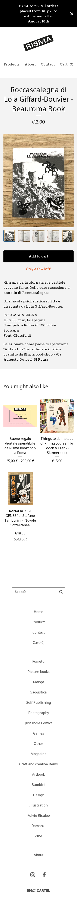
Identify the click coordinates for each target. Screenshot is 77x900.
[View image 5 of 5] (68, 236)
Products (11, 64)
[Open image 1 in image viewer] (38, 180)
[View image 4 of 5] (53, 236)
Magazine (38, 753)
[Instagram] (32, 875)
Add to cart (38, 256)
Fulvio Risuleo (38, 815)
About (30, 64)
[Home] (39, 43)
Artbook (38, 774)
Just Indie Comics (38, 723)
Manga (38, 682)
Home (38, 611)
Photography (38, 712)
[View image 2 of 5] (24, 236)
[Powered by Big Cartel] (38, 890)
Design (38, 795)
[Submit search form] (61, 591)
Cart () (66, 64)
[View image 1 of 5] (9, 236)
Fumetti (38, 661)
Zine (38, 836)
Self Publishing (38, 702)
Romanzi (39, 825)
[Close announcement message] (71, 13)
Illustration (38, 805)
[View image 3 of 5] (38, 236)
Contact (48, 64)
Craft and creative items (38, 764)
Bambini (38, 784)
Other (38, 743)
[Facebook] (44, 875)
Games (38, 733)
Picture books (39, 671)
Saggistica (38, 692)
